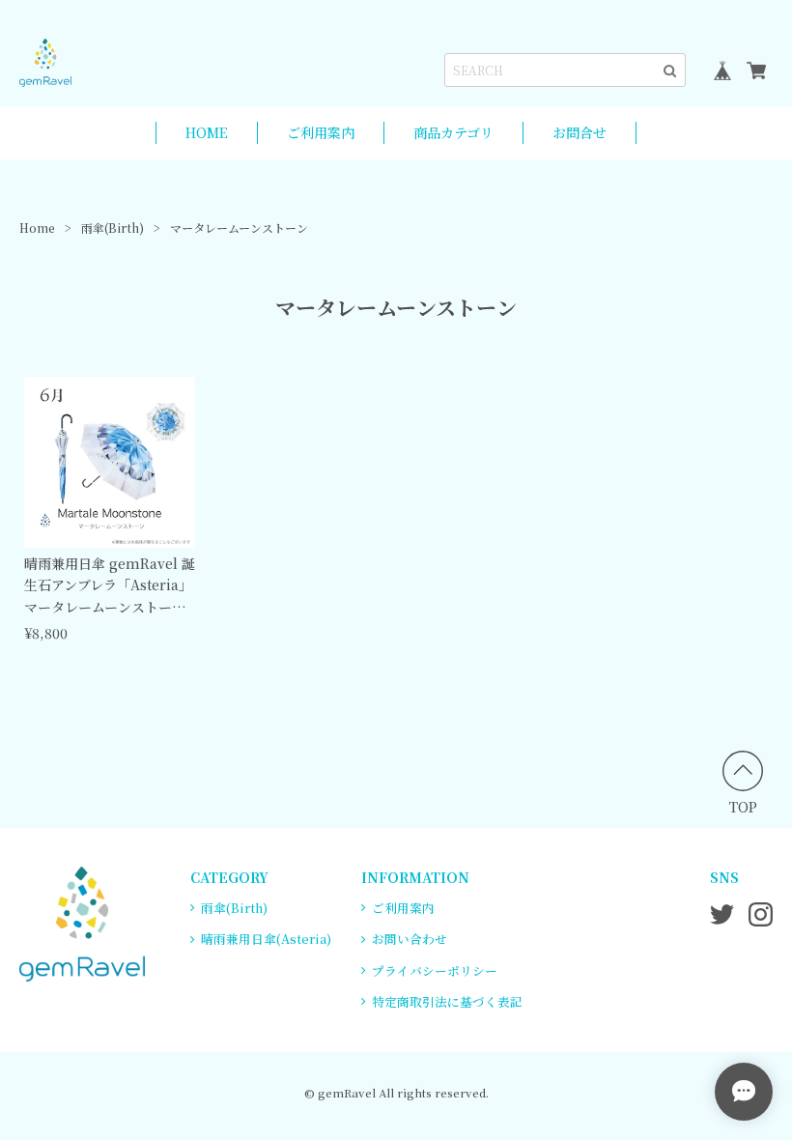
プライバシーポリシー (434, 970)
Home (37, 227)
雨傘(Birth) (112, 227)
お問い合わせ (409, 938)
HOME (206, 132)
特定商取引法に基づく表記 (447, 1001)
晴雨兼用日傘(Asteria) (266, 938)
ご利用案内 (320, 132)
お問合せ (579, 132)
